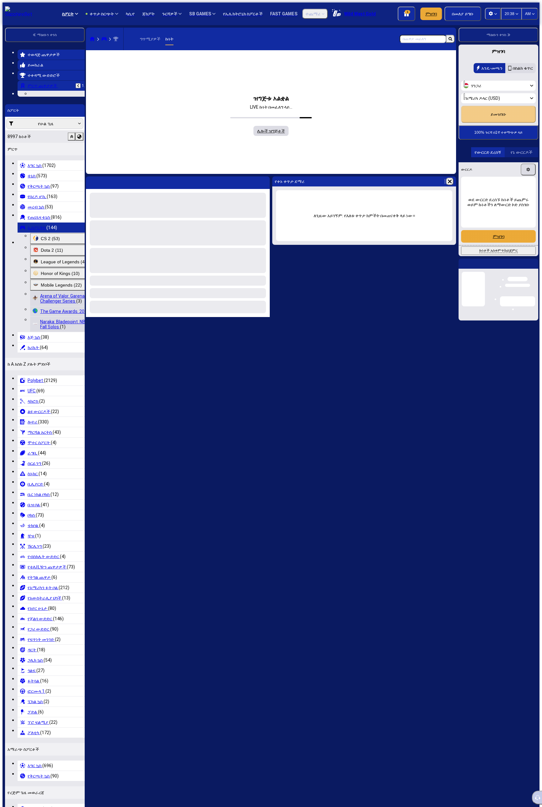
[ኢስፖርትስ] (104, 39)
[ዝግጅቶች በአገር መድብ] (79, 175)
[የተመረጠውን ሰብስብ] (71, 175)
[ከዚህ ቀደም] (78, 85)
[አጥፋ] (450, 181)
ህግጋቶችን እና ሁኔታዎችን (498, 122)
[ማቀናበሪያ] (528, 199)
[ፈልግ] (450, 39)
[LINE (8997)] (92, 39)
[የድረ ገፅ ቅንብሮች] (493, 14)
